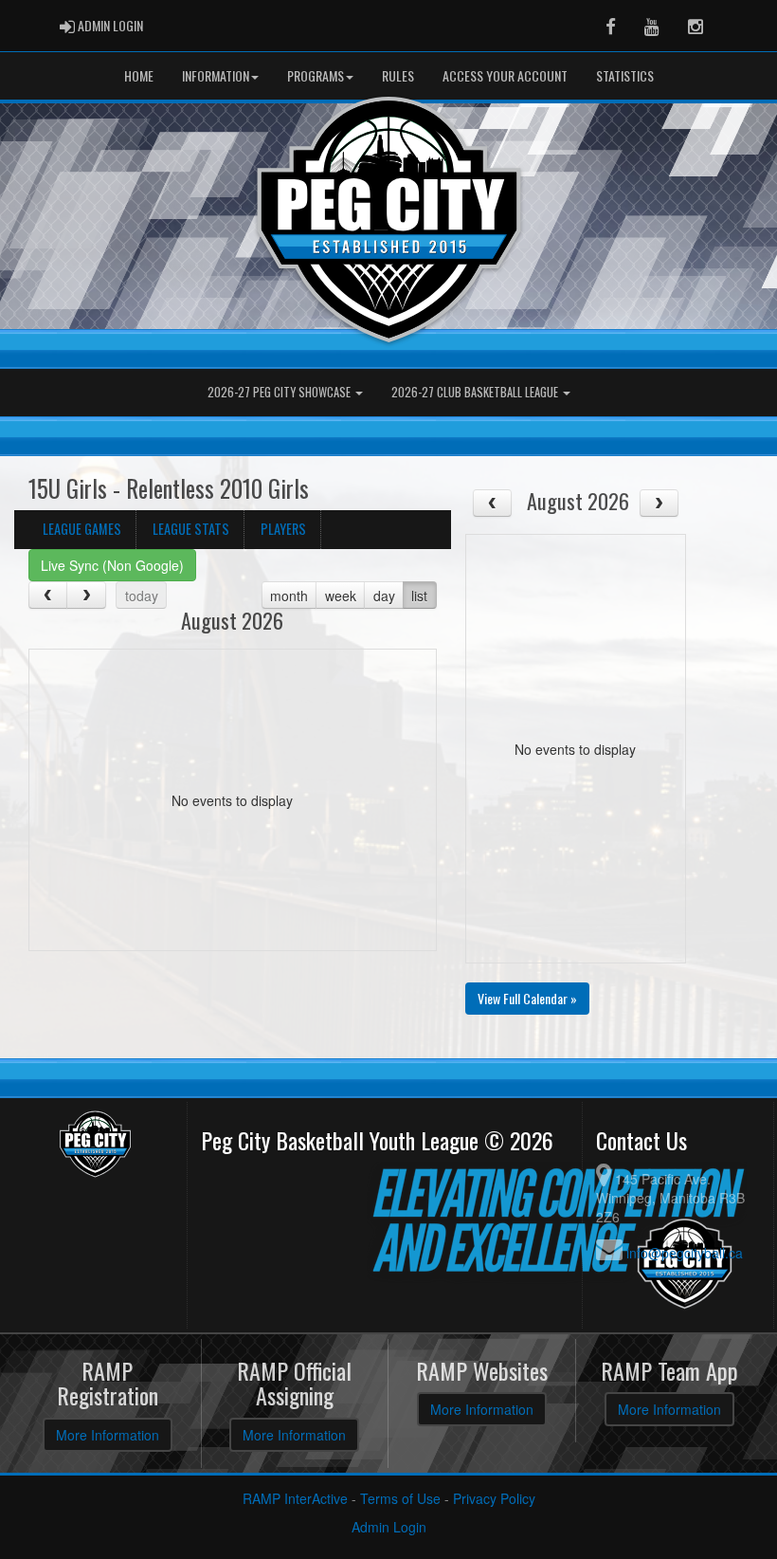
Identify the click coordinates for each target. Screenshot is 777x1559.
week (340, 595)
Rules (398, 75)
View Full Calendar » (527, 998)
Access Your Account (505, 75)
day (384, 595)
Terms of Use (400, 1498)
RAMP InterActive (295, 1498)
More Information (107, 1434)
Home (139, 75)
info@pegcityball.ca (684, 1252)
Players (283, 529)
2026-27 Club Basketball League (476, 392)
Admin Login (389, 1526)
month (289, 595)
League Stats (191, 529)
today (141, 595)
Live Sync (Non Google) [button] (112, 565)
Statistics (625, 75)
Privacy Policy (494, 1498)
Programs (315, 75)
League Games (82, 529)
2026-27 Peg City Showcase (280, 392)
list (419, 595)
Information (215, 75)
